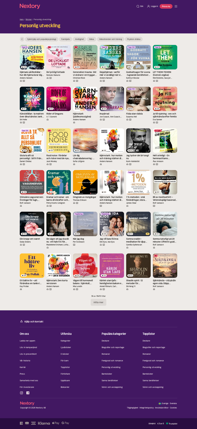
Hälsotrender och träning (110, 39)
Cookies (173, 408)
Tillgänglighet (132, 408)
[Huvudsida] (175, 6)
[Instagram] (21, 393)
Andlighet (79, 39)
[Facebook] (28, 393)
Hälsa (91, 39)
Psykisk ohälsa (133, 39)
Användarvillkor (162, 408)
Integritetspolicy (147, 408)
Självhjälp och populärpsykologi (41, 39)
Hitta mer (98, 302)
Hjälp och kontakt (33, 321)
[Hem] (77, 6)
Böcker (29, 19)
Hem (22, 19)
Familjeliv (65, 39)
